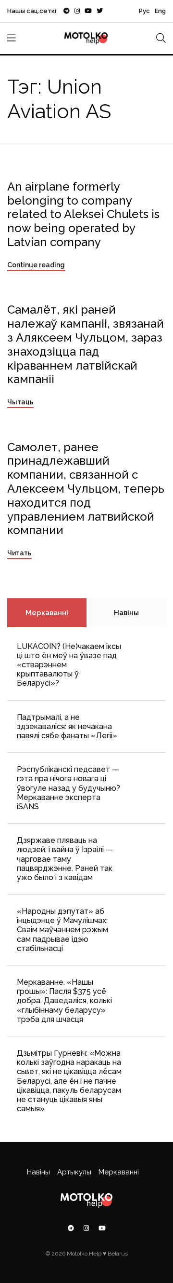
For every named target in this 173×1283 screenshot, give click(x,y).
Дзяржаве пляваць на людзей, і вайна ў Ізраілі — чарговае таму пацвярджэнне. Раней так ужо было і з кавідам (65, 859)
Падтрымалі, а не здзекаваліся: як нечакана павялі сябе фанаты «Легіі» (67, 726)
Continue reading (36, 265)
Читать (19, 553)
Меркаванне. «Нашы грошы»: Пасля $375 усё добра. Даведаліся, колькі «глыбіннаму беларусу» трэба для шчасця (64, 1001)
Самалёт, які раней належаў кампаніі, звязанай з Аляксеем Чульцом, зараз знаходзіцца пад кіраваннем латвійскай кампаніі (85, 344)
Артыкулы (74, 1172)
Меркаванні (46, 612)
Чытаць (20, 402)
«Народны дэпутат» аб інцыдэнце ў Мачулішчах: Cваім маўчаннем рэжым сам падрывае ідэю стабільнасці (62, 930)
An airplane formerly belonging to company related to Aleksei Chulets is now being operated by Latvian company (83, 214)
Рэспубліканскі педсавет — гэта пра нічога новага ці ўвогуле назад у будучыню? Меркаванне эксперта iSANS (68, 788)
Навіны (126, 612)
